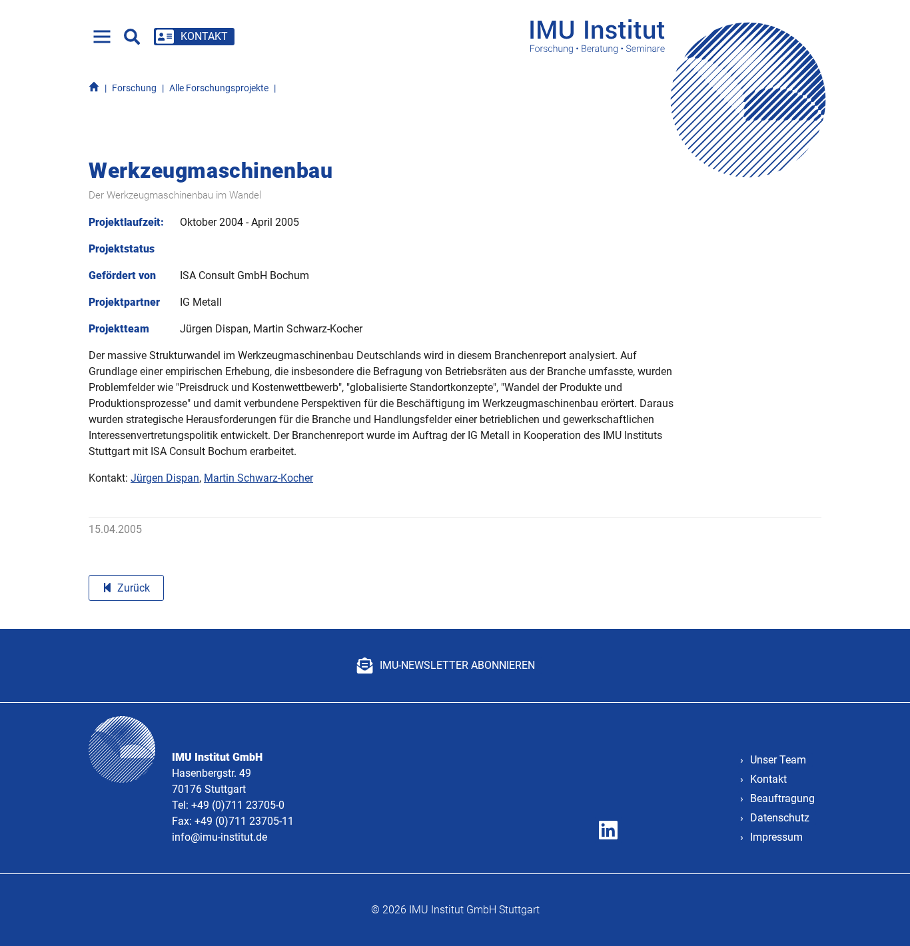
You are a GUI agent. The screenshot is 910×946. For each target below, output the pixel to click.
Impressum (776, 837)
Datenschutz (779, 817)
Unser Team (778, 759)
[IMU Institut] (682, 36)
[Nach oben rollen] (881, 917)
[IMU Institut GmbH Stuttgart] (94, 88)
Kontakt (768, 779)
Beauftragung (782, 798)
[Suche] (132, 36)
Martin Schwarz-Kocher (258, 478)
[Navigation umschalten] (102, 36)
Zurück (133, 588)
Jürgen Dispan (165, 478)
